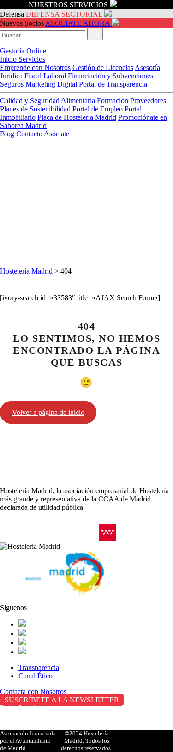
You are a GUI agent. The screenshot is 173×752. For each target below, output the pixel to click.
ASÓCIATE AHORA (77, 23)
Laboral (54, 76)
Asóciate (56, 134)
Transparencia (38, 667)
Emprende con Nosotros (35, 67)
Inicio (9, 59)
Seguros (12, 84)
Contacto (29, 134)
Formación (112, 101)
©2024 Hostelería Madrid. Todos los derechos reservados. (86, 741)
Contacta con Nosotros (33, 691)
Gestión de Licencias (102, 67)
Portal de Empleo (97, 109)
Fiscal (33, 76)
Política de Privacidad (31, 718)
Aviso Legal (18, 708)
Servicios (31, 59)
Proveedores (148, 101)
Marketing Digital (51, 84)
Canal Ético (35, 676)
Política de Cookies (28, 727)
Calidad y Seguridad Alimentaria (47, 101)
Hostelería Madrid (26, 271)
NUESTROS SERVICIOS (68, 5)
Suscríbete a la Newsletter (62, 700)
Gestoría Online (24, 51)
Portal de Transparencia (113, 84)
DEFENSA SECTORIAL (64, 14)
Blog (8, 134)
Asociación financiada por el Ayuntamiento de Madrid (28, 741)
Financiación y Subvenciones (110, 76)
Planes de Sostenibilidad (35, 109)
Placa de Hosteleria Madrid (76, 117)
